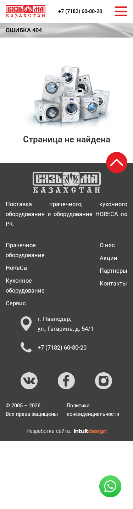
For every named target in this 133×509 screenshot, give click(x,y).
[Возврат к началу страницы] (116, 162)
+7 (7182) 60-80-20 (80, 11)
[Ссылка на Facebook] (67, 381)
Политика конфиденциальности (93, 409)
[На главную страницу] (25, 11)
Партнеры (113, 270)
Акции (108, 257)
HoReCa (16, 267)
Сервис (16, 303)
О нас (107, 245)
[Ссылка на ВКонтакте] (29, 381)
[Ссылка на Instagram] (104, 381)
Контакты (113, 283)
